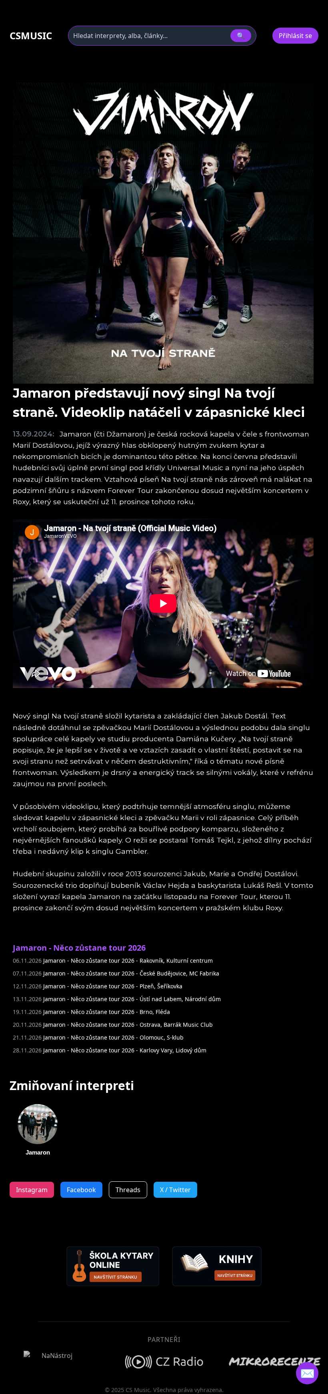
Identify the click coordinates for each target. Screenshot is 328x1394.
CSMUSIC (31, 35)
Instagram (32, 1189)
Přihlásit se (295, 35)
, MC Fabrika (116, 973)
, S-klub (98, 1037)
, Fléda (91, 1012)
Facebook (81, 1189)
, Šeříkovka (97, 986)
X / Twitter (175, 1189)
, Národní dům (117, 999)
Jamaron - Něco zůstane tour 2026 (79, 947)
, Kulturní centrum (113, 960)
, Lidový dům (109, 1050)
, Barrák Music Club (113, 1024)
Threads (128, 1189)
